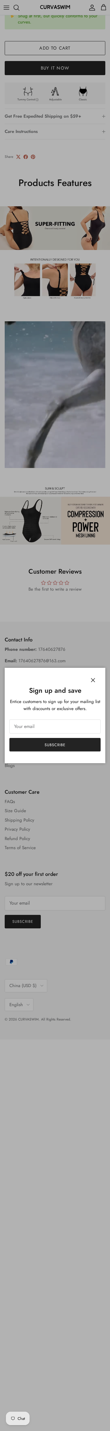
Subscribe (55, 745)
